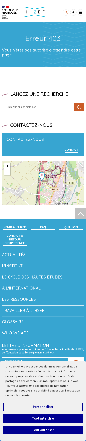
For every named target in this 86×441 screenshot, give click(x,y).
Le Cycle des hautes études (32, 277)
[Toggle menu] (81, 12)
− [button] (7, 172)
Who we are (15, 332)
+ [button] (7, 166)
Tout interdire (43, 418)
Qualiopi (71, 227)
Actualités (14, 254)
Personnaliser (43, 407)
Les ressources (19, 299)
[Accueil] (10, 12)
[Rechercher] (66, 12)
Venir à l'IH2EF (15, 227)
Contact (71, 149)
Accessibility (73, 12)
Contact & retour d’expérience (15, 239)
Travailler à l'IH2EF (23, 310)
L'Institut (12, 265)
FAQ (43, 227)
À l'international (21, 288)
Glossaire (13, 321)
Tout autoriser (43, 430)
